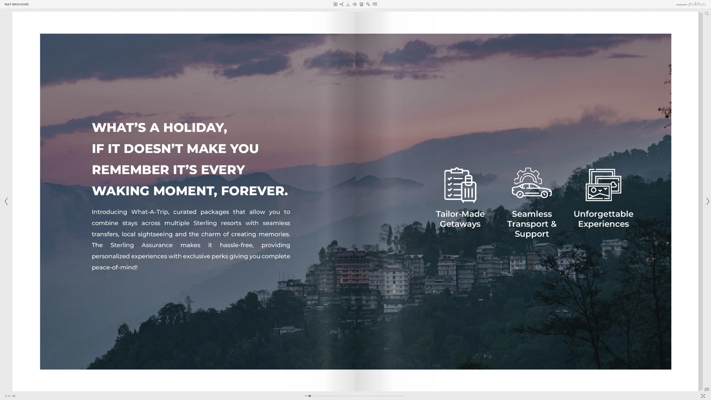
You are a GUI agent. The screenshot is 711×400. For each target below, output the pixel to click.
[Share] (341, 4)
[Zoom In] (368, 4)
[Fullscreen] (703, 396)
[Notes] (374, 4)
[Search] (707, 13)
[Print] (361, 4)
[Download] (348, 4)
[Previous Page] (6, 201)
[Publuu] (687, 4)
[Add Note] (707, 389)
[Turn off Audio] (354, 4)
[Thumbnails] (335, 4)
